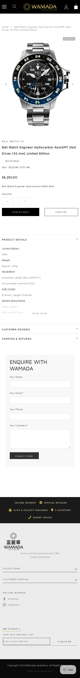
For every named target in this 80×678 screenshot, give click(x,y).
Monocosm (46, 671)
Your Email (17, 393)
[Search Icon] (15, 7)
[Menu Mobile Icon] (4, 6)
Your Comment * (19, 425)
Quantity (7, 193)
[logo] (40, 6)
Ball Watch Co (13, 141)
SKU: (5, 167)
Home (5, 26)
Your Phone (16, 409)
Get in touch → (12, 628)
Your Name (16, 376)
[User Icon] (66, 7)
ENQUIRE (61, 212)
